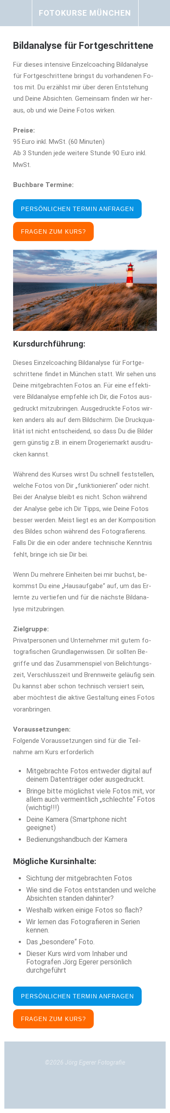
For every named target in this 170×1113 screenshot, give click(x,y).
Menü (16, 13)
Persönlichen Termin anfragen (77, 209)
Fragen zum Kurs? (53, 231)
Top (85, 1087)
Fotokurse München (85, 12)
